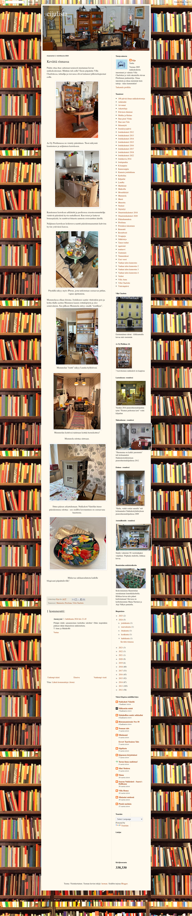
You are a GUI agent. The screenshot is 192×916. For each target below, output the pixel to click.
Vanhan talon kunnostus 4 (128, 272)
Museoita (121, 202)
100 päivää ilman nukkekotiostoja (131, 98)
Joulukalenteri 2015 (126, 142)
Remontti (122, 229)
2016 (121, 674)
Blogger (124, 883)
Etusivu (77, 677)
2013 (121, 686)
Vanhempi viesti (100, 677)
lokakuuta (125, 630)
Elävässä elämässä (125, 112)
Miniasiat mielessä (126, 797)
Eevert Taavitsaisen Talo (129, 741)
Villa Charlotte (78, 603)
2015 (121, 678)
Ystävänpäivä (123, 286)
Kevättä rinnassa (127, 641)
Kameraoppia (123, 169)
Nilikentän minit (126, 708)
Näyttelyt (122, 209)
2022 (121, 651)
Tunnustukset (123, 256)
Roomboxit (122, 232)
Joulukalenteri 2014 (126, 138)
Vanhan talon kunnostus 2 (128, 266)
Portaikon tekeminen (126, 225)
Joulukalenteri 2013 (126, 135)
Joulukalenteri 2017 (126, 148)
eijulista (57, 13)
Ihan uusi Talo (124, 122)
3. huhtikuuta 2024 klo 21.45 (74, 619)
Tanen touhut (123, 242)
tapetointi (122, 246)
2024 (121, 619)
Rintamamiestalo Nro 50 (129, 721)
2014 (121, 682)
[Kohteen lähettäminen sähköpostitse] (73, 599)
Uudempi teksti (54, 677)
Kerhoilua (122, 175)
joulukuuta (125, 623)
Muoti (120, 199)
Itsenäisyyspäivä (124, 128)
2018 (121, 666)
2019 (121, 663)
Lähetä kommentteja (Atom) (63, 682)
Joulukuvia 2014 (124, 158)
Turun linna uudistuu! (128, 761)
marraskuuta (126, 626)
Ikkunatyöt (122, 125)
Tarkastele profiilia (123, 87)
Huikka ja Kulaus (125, 115)
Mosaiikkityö (123, 192)
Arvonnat (122, 105)
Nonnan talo (124, 728)
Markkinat (122, 185)
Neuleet (121, 205)
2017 (121, 670)
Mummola (60, 603)
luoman (104, 883)
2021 (121, 655)
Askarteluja (122, 108)
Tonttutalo (122, 252)
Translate (124, 825)
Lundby (121, 182)
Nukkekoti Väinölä (127, 701)
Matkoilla (122, 189)
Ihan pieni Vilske (125, 118)
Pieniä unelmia (125, 803)
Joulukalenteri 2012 (126, 132)
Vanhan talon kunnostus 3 (128, 269)
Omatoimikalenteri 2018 (128, 212)
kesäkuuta (125, 634)
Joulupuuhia (123, 162)
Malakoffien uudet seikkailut (131, 715)
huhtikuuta (125, 638)
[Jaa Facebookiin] (81, 599)
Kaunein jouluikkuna (126, 172)
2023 (121, 647)
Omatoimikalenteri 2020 (128, 215)
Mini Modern (124, 768)
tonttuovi (121, 249)
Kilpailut (121, 179)
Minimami (123, 734)
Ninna (121, 774)
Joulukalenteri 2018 (126, 152)
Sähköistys (122, 239)
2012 (121, 689)
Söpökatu (123, 748)
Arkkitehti (122, 102)
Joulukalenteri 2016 (126, 145)
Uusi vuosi (122, 259)
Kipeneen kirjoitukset (128, 754)
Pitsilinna (68, 603)
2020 (121, 659)
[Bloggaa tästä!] (75, 599)
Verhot (121, 276)
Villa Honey (124, 790)
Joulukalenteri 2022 (126, 155)
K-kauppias (122, 165)
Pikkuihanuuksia (124, 219)
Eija (134, 60)
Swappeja (122, 236)
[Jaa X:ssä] (78, 599)
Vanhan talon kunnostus (127, 262)
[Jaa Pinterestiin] (84, 599)
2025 (121, 615)
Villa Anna (122, 279)
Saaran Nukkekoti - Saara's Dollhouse (130, 782)
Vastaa (56, 632)
